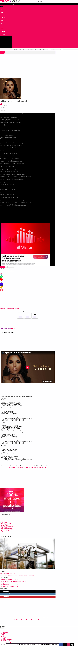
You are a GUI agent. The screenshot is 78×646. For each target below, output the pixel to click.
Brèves (2, 630)
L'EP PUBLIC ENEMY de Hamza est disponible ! (9, 584)
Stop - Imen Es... (17, 331)
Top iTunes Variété (4, 641)
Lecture (2, 267)
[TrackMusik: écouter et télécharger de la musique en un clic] (10, 2)
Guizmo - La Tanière (37, 49)
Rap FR (2, 631)
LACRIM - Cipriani (60, 49)
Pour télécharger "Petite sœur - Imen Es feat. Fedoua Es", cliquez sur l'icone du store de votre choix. (27, 467)
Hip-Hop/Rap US (4, 632)
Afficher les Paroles (4, 112)
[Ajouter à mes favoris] (6, 267)
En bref (2, 52)
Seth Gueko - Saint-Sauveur (46, 49)
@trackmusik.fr (6, 593)
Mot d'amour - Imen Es (5, 530)
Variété (2, 634)
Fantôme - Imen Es (4, 524)
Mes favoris (10, 267)
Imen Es (5, 105)
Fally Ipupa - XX (54, 49)
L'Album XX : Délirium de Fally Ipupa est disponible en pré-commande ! (13, 581)
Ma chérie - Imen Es (4, 525)
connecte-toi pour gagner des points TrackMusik (9, 308)
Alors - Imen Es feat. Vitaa (6, 523)
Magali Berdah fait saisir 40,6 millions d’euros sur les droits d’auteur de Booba (29, 52)
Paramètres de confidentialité (36, 619)
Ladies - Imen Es (4, 527)
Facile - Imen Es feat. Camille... (6, 528)
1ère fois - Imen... (4, 331)
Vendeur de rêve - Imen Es (6, 520)
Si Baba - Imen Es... (4, 332)
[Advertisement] (27, 66)
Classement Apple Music (21, 619)
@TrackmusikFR (6, 591)
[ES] (10, 88)
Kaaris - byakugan (31, 49)
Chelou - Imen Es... (10, 331)
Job (30, 619)
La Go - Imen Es (4, 519)
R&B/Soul (2, 633)
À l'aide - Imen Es (4, 522)
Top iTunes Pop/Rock (5, 642)
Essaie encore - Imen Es (5, 517)
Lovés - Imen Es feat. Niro (6, 521)
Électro (2, 636)
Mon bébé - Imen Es (49, 331)
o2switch (15, 619)
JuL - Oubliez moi (24, 49)
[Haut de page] (76, 644)
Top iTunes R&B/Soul (5, 640)
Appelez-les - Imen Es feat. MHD (7, 526)
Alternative (3, 637)
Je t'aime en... (36, 331)
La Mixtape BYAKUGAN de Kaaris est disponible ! (9, 583)
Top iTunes (3, 638)
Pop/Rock (2, 635)
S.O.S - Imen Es (3, 531)
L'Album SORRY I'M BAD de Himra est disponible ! (9, 586)
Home (2, 628)
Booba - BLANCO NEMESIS (17, 49)
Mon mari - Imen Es (30, 331)
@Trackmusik (5, 596)
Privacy (27, 619)
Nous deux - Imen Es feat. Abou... (7, 529)
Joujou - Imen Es (11, 332)
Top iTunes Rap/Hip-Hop (6, 639)
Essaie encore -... (23, 331)
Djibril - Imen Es (42, 331)
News (1, 629)
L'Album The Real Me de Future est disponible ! (9, 579)
